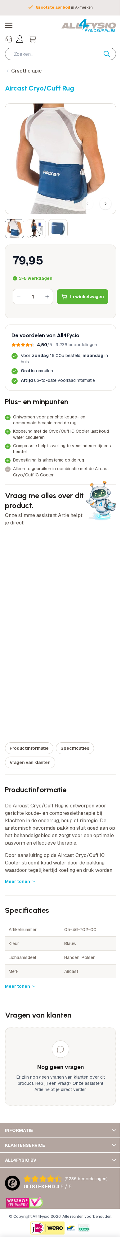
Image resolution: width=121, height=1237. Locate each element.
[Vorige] (87, 203)
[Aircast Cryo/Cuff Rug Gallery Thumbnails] (36, 228)
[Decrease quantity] (18, 296)
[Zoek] (110, 54)
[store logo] (88, 25)
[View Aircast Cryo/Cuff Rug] (14, 228)
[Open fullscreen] (60, 159)
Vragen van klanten (30, 762)
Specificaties (74, 748)
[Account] (20, 39)
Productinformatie (29, 748)
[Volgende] (105, 203)
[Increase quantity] (47, 296)
